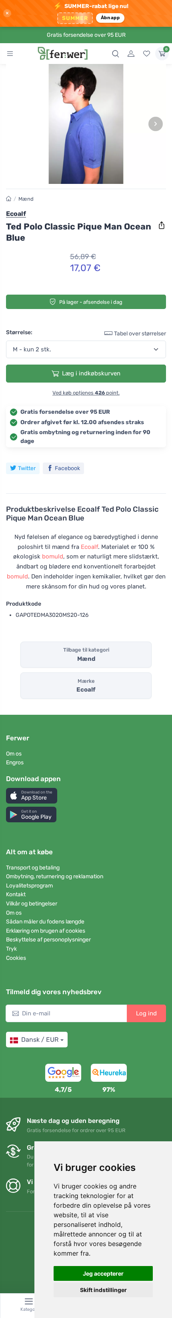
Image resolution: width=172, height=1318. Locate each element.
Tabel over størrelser (140, 333)
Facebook (67, 468)
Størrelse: (19, 332)
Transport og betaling (33, 867)
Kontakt (16, 894)
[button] (31, 796)
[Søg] (115, 53)
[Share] (161, 225)
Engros (15, 762)
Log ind (146, 1013)
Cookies (16, 958)
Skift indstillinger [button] (103, 1289)
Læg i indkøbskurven (91, 373)
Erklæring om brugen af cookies (45, 930)
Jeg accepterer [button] (103, 1273)
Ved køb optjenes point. (86, 393)
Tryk (11, 948)
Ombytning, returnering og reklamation (54, 876)
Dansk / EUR (39, 1039)
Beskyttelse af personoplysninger (48, 939)
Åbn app (110, 17)
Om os (14, 753)
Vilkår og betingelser (31, 903)
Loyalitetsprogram (29, 885)
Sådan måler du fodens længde (45, 921)
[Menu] (10, 53)
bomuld (52, 556)
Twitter (27, 468)
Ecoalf (89, 546)
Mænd (26, 199)
